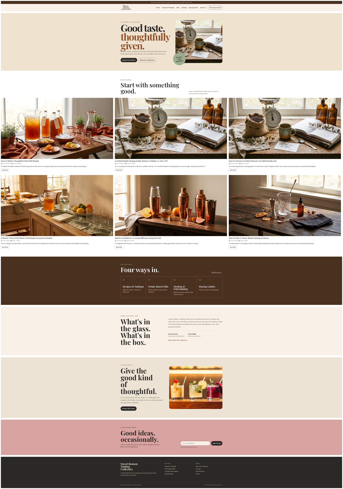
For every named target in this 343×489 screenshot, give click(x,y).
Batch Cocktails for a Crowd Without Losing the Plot (138, 238)
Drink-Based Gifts (170, 469)
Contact (198, 469)
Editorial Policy (200, 471)
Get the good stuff (215, 7)
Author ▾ (202, 7)
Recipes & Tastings (168, 7)
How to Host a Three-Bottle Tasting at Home (249, 238)
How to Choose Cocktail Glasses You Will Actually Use (253, 161)
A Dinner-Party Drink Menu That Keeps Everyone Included (26, 238)
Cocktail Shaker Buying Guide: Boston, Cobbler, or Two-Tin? (141, 161)
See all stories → (217, 272)
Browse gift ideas (128, 408)
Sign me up (217, 443)
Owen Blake (6, 240)
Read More (5, 170)
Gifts (178, 7)
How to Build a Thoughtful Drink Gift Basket (20, 161)
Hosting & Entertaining (171, 471)
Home (158, 7)
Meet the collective (147, 60)
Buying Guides (193, 7)
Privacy (198, 474)
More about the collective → (178, 340)
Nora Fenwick (7, 163)
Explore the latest (128, 60)
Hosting (184, 7)
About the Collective (202, 466)
